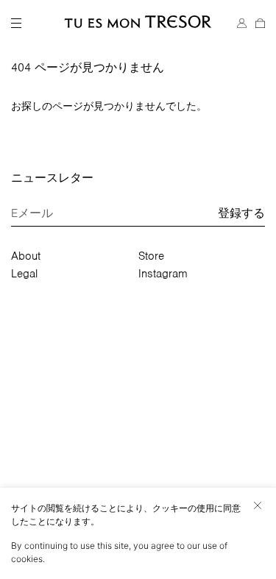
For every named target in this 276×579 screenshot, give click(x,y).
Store (151, 256)
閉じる (257, 505)
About (25, 256)
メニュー (16, 23)
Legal (24, 273)
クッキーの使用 (183, 508)
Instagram (163, 273)
